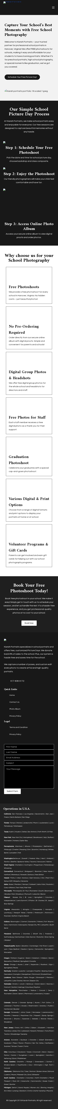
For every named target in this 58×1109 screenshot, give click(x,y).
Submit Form (12, 791)
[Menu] (53, 7)
